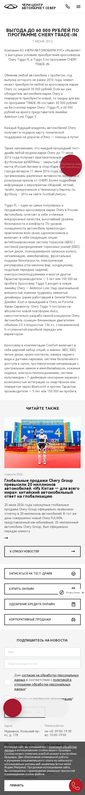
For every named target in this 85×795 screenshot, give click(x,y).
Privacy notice (73, 592)
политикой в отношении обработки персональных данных (42, 684)
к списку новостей (24, 551)
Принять (17, 785)
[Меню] (78, 6)
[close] (83, 592)
